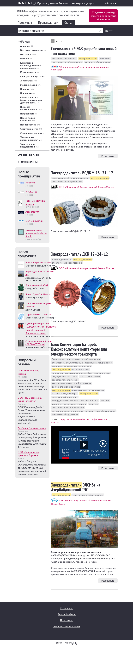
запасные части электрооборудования (71, 383)
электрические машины (64, 58)
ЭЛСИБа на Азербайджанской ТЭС (75, 487)
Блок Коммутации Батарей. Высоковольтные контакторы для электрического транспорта (79, 349)
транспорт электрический (65, 379)
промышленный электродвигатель (70, 178)
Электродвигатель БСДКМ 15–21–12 (82, 173)
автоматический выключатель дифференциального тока (81, 373)
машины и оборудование (97, 62)
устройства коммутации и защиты (69, 403)
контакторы (98, 390)
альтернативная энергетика (66, 386)
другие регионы (29, 161)
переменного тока (71, 390)
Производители (49, 22)
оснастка (93, 403)
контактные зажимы (90, 376)
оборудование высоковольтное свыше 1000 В (75, 400)
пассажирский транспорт (65, 397)
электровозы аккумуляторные (67, 362)
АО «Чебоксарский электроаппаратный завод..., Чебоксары (80, 68)
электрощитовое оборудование (68, 407)
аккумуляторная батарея (64, 376)
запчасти (105, 400)
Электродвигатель (61, 259)
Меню (109, 3)
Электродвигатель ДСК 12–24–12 (79, 254)
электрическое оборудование (67, 62)
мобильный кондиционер (98, 362)
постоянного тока (70, 369)
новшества (105, 58)
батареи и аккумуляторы (64, 393)
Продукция (26, 22)
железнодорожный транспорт (67, 410)
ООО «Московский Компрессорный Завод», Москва (86, 186)
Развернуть (107, 155)
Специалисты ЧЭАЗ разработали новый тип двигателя (84, 50)
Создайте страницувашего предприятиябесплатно (103, 16)
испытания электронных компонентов (71, 366)
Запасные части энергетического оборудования (76, 359)
